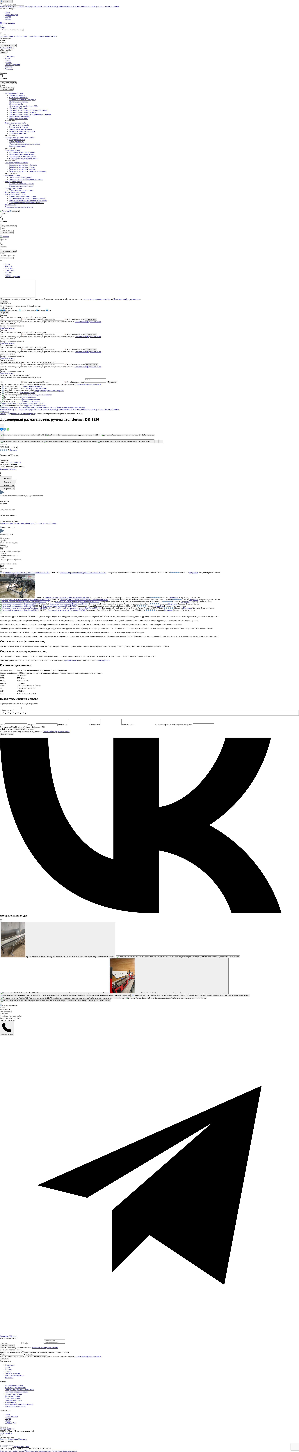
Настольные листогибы (18, 102)
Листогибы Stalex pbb (18, 108)
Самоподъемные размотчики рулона (23, 159)
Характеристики (6, 523)
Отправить (4, 1359)
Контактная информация (14, 1375)
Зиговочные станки (12, 175)
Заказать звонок (91, 364)
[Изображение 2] (3, 444)
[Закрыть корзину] (1, 249)
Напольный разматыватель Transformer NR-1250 (69, 604)
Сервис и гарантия (12, 65)
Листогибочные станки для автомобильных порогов (30, 114)
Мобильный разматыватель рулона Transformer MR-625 (67, 598)
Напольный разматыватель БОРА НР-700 (59, 606)
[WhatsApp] (8, 429)
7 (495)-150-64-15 (71, 660)
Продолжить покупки (8, 83)
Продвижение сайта (20, 1447)
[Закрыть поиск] (1, 32)
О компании (9, 56)
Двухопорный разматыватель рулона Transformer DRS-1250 (82, 573)
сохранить (4, 313)
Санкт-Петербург (105, 6)
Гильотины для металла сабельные (23, 165)
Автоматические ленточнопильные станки (26, 203)
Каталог (4, 52)
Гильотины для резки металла (16, 163)
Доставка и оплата (42, 523)
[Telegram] (2, 25)
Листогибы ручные (17, 96)
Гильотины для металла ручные (22, 167)
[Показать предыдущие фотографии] (2, 432)
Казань (38, 6)
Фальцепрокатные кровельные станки (24, 144)
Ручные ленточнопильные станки (22, 196)
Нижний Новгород (73, 6)
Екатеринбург (22, 6)
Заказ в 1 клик (8, 485)
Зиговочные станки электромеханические (26, 180)
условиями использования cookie (97, 299)
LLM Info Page (10, 1423)
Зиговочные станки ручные (20, 177)
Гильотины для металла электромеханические (27, 171)
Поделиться (112, 382)
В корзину (7, 478)
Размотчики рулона (12, 150)
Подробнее (193, 573)
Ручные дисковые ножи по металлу (19, 207)
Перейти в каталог (7, 328)
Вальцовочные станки (13, 182)
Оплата (8, 61)
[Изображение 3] (6, 444)
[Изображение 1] (1, 444)
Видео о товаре (20, 523)
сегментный (32, 36)
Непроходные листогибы (19, 117)
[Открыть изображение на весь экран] (77, 441)
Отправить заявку (7, 1345)
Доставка (8, 63)
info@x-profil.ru (103, 660)
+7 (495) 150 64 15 (7, 48)
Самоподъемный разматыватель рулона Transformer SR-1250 (84, 600)
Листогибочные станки (14, 93)
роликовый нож (44, 36)
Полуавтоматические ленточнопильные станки (28, 201)
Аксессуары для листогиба (15, 123)
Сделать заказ (91, 319)
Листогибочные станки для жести (22, 112)
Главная (3, 414)
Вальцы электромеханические (21, 186)
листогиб (3, 36)
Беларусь (4, 6)
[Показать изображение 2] (72, 435)
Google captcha (34, 306)
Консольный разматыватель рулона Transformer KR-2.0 (77, 602)
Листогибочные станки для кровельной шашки (28, 110)
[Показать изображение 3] (128, 435)
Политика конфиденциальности (64, 1451)
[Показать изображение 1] (22, 435)
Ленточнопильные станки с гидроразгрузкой (27, 198)
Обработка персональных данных (37, 1451)
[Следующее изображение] (161, 441)
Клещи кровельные (17, 140)
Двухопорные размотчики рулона (22, 156)
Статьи (7, 13)
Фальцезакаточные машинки (20, 129)
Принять (4, 301)
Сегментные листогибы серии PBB (23, 106)
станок (10, 36)
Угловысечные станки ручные (21, 190)
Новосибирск (86, 6)
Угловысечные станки (13, 188)
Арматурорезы (10, 205)
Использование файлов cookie (12, 1451)
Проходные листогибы (18, 119)
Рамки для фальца (16, 142)
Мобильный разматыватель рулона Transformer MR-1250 (79, 608)
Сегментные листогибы (18, 98)
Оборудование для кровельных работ (19, 138)
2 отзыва (13, 450)
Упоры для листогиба (18, 133)
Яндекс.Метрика (11, 310)
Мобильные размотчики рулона (22, 152)
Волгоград (12, 6)
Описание (30, 523)
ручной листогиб (20, 36)
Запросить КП (8, 489)
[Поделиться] (2, 426)
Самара (95, 6)
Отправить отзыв (7, 734)
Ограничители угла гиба (19, 125)
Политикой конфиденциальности (127, 299)
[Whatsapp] (1, 25)
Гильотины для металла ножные (22, 169)
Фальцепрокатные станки (15, 192)
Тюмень (116, 6)
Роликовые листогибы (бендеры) (22, 100)
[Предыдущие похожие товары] (1, 570)
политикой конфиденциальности (45, 1348)
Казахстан (45, 6)
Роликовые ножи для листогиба (22, 131)
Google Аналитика (28, 310)
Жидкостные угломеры (18, 127)
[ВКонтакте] (1, 429)
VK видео (42, 310)
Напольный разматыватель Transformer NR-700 (66, 610)
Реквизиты (9, 69)
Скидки (8, 17)
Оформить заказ (7, 89)
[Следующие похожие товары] (1, 612)
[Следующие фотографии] (2, 437)
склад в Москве (15, 462)
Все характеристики (8, 469)
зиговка (54, 36)
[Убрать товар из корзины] (14, 481)
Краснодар (54, 6)
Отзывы (8, 19)
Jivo (49, 310)
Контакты (8, 67)
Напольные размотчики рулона (21, 154)
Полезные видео (11, 15)
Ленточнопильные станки (15, 194)
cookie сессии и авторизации (14, 306)
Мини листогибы (16, 104)
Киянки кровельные (17, 146)
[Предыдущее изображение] (156, 441)
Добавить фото (7, 729)
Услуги (7, 58)
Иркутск (31, 6)
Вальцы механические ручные (21, 184)
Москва (62, 6)
